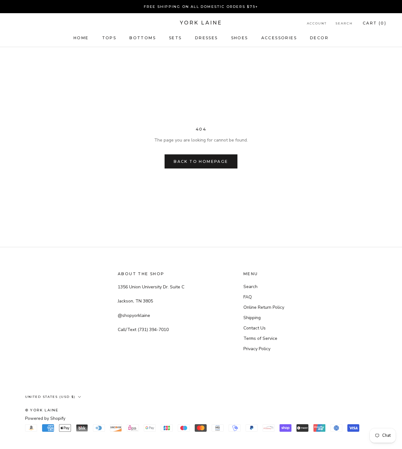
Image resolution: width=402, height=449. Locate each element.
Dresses (206, 37)
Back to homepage (201, 161)
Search (344, 23)
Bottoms (142, 37)
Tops (109, 37)
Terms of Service (260, 338)
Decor (319, 37)
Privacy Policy (256, 349)
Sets (175, 37)
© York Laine (41, 410)
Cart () (374, 23)
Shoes (239, 37)
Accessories (279, 37)
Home (81, 37)
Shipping (252, 318)
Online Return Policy (263, 307)
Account (317, 23)
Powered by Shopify (45, 418)
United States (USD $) (50, 397)
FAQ (247, 297)
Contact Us (254, 328)
